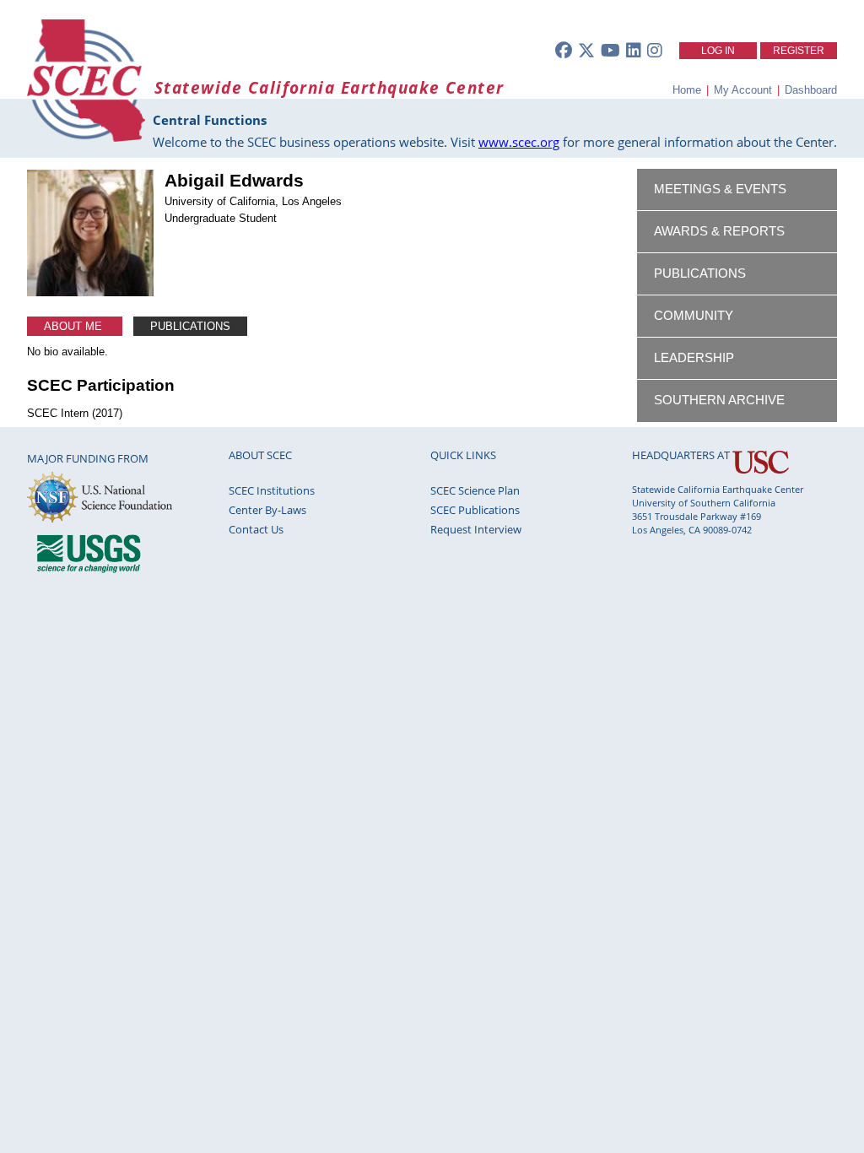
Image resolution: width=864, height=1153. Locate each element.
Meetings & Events (720, 189)
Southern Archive (719, 400)
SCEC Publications (475, 509)
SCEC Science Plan (475, 490)
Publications (190, 326)
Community (693, 315)
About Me (74, 326)
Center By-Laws (267, 509)
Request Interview (475, 529)
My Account (743, 90)
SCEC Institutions (272, 490)
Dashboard (811, 90)
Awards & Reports (719, 231)
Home (686, 90)
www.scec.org (518, 141)
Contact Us (256, 529)
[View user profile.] (90, 292)
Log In (718, 51)
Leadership (694, 358)
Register (798, 51)
